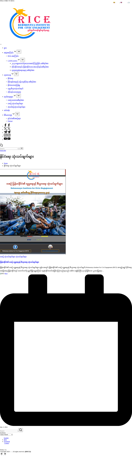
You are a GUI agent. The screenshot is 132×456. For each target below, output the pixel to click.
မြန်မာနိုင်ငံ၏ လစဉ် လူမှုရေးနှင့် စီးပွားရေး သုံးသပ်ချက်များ (19, 262)
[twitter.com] (7, 129)
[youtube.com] (7, 139)
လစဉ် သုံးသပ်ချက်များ (7, 256)
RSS (5, 440)
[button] (19, 149)
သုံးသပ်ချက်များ (21, 256)
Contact (6, 443)
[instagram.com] (7, 136)
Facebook (7, 441)
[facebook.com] (7, 126)
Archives (3, 433)
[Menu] (1, 44)
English (6, 438)
